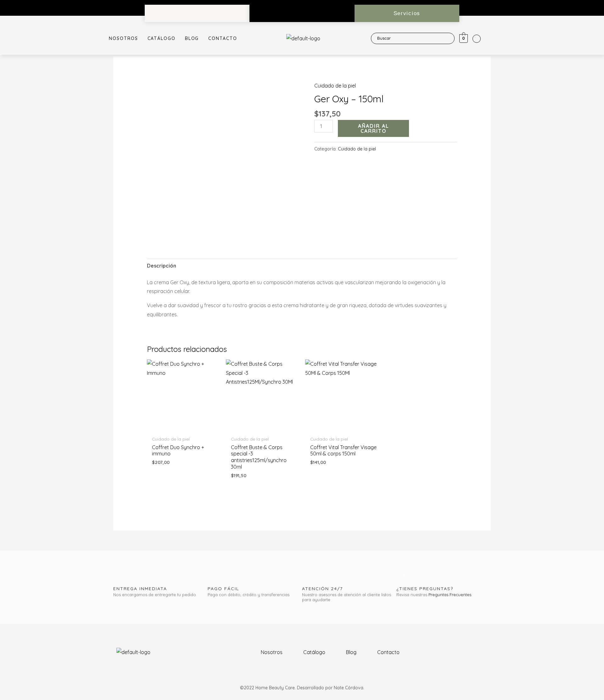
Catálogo (162, 38)
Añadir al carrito (373, 128)
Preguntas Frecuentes (449, 594)
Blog (192, 38)
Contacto (222, 38)
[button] (407, 13)
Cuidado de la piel (335, 85)
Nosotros (123, 38)
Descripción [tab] (161, 265)
